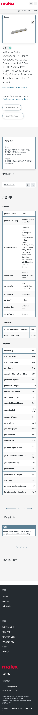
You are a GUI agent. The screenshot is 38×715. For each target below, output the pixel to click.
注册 (28, 10)
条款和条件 (6, 606)
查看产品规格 (11, 107)
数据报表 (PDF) (9, 185)
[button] (33, 22)
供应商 (4, 647)
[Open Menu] (35, 3)
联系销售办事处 (8, 642)
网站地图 (5, 708)
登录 (35, 10)
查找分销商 (6, 632)
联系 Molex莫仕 (8, 627)
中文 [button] (22, 11)
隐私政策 (5, 601)
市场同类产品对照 (8, 637)
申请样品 (5, 652)
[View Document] (28, 185)
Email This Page (12, 116)
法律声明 (5, 596)
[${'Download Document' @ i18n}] (33, 185)
